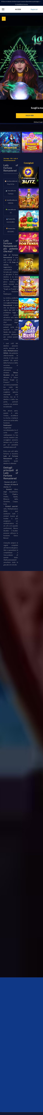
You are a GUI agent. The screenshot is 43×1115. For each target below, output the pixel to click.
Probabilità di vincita (21, 4)
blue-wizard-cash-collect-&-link (10, 134)
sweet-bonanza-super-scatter (30, 134)
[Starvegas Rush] (29, 330)
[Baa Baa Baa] (29, 220)
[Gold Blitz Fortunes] (29, 242)
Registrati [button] (34, 9)
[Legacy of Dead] (29, 264)
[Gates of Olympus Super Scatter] (29, 286)
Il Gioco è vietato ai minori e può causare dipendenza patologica (20, 1)
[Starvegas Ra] (29, 198)
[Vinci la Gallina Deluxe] (29, 308)
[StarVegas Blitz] (29, 177)
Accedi (18, 9)
